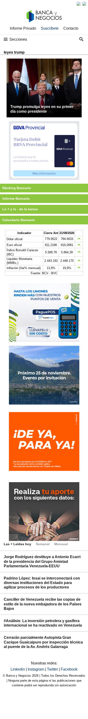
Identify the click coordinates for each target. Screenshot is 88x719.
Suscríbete (50, 28)
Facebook (69, 669)
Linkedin (18, 669)
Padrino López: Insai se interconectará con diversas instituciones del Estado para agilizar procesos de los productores (42, 582)
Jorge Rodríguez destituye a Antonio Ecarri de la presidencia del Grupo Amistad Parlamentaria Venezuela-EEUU (42, 561)
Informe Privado (23, 28)
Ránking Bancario (16, 188)
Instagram (36, 669)
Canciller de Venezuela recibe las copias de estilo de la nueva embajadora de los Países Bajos (42, 603)
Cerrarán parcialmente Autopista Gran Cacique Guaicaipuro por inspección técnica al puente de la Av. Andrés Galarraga (43, 642)
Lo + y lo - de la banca (20, 209)
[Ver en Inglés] (78, 4)
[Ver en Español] (84, 4)
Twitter (53, 669)
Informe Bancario (16, 198)
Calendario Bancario (18, 220)
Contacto (70, 28)
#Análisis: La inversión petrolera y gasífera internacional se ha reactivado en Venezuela (43, 623)
